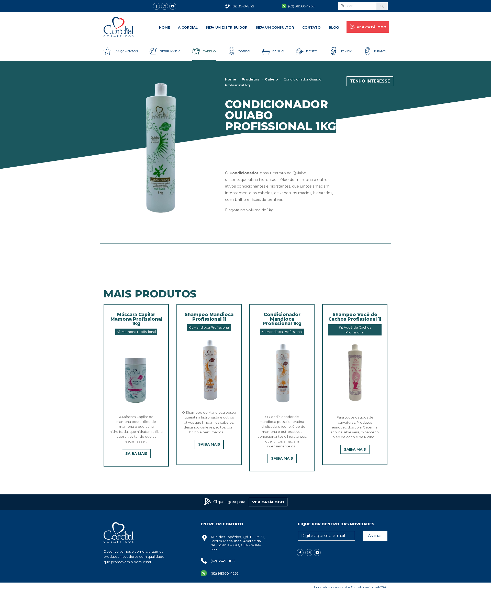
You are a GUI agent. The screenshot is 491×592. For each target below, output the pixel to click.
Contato (311, 27)
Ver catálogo (371, 27)
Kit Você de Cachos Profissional (355, 330)
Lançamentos (126, 51)
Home (164, 27)
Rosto (311, 51)
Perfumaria (170, 51)
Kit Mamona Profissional (136, 332)
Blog (334, 27)
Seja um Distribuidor (227, 27)
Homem (346, 51)
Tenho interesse (370, 81)
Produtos (250, 79)
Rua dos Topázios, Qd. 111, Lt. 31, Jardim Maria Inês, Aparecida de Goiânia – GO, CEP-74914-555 (238, 543)
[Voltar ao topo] (9, 583)
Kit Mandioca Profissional (209, 327)
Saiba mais (136, 453)
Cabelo (209, 51)
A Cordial (187, 27)
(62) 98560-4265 (225, 573)
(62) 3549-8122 (223, 561)
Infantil (380, 51)
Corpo (244, 51)
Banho (278, 51)
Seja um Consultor (275, 27)
